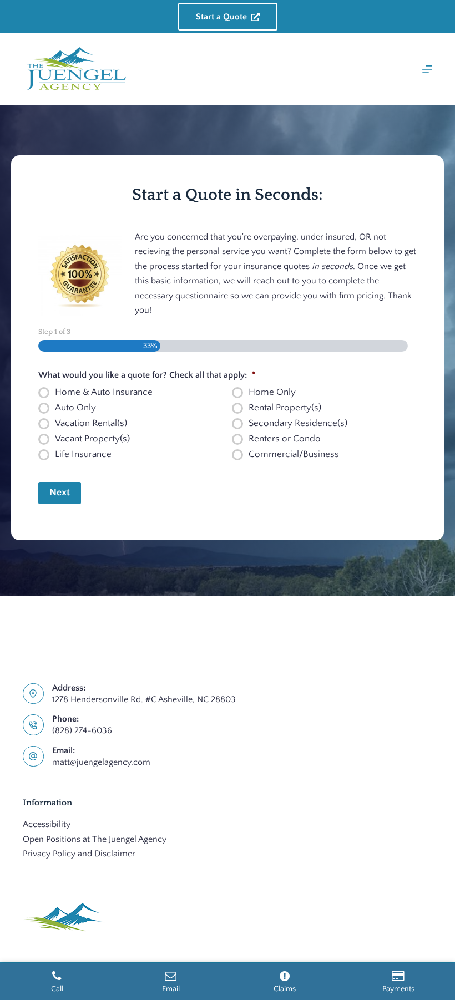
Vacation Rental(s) (91, 423)
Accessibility (46, 824)
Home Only (272, 392)
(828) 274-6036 (82, 730)
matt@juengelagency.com (101, 762)
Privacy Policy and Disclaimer (79, 854)
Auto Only (75, 408)
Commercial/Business (294, 454)
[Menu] (427, 69)
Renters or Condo (285, 439)
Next (59, 492)
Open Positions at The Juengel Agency (94, 839)
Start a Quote (221, 17)
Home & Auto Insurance (104, 392)
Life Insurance (83, 454)
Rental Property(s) (285, 408)
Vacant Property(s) (92, 439)
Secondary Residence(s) (298, 423)
